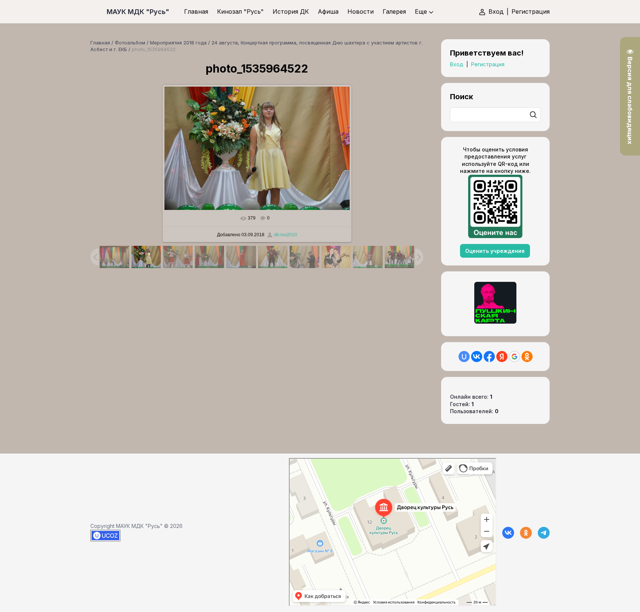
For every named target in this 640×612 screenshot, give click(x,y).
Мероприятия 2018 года (178, 43)
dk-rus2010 (285, 234)
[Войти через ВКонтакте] (476, 356)
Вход (496, 11)
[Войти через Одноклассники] (527, 356)
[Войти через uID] (464, 356)
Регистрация (530, 11)
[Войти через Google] (514, 356)
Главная (100, 43)
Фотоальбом (130, 43)
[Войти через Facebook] (489, 356)
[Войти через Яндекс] (501, 356)
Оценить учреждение (495, 251)
